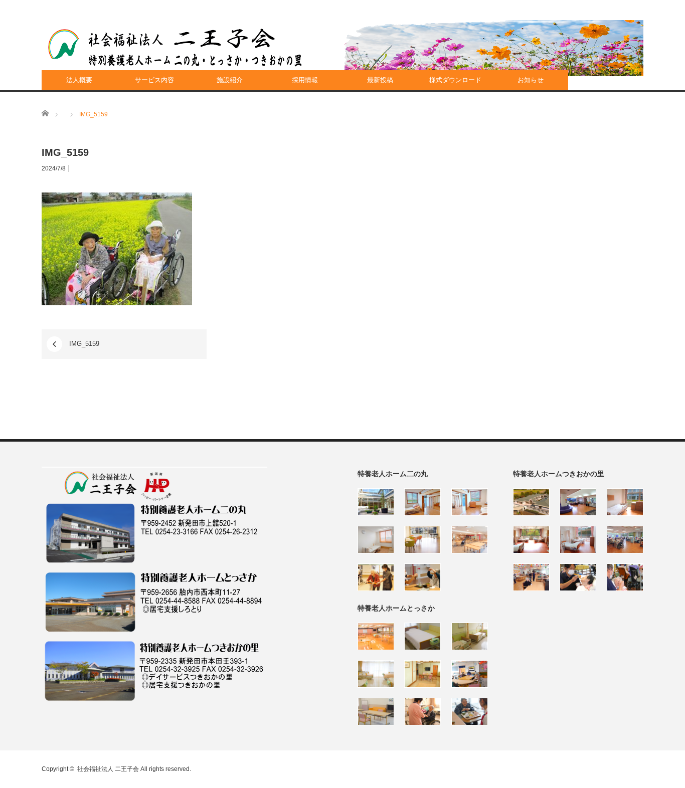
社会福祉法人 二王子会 (108, 768)
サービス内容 (154, 80)
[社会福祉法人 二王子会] (175, 48)
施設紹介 (230, 80)
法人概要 (79, 80)
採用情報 (305, 80)
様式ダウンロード (455, 80)
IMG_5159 (84, 343)
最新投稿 (380, 80)
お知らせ (531, 80)
